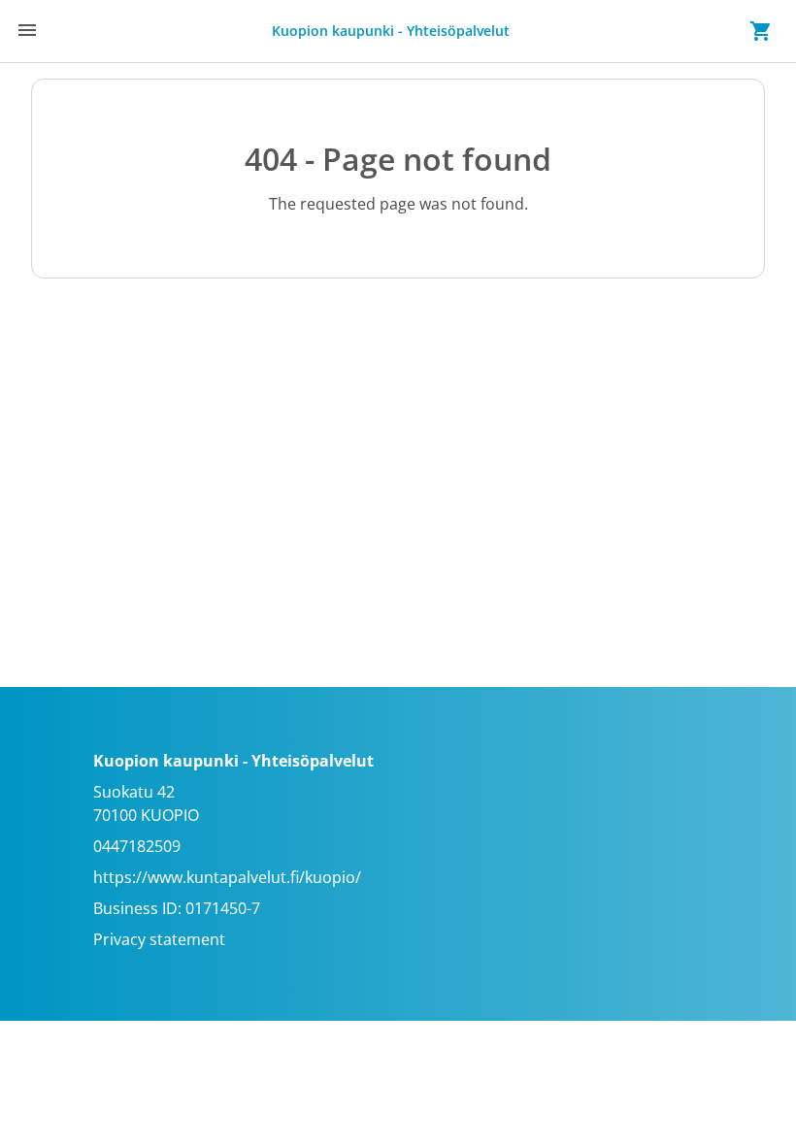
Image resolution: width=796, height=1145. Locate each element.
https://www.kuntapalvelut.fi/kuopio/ (227, 877)
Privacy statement (159, 939)
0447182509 (137, 846)
